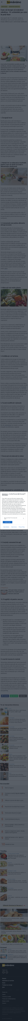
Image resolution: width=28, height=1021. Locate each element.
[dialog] (14, 510)
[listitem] (14, 518)
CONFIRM (7, 522)
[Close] (25, 494)
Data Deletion (6, 526)
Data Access (14, 526)
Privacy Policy (22, 526)
